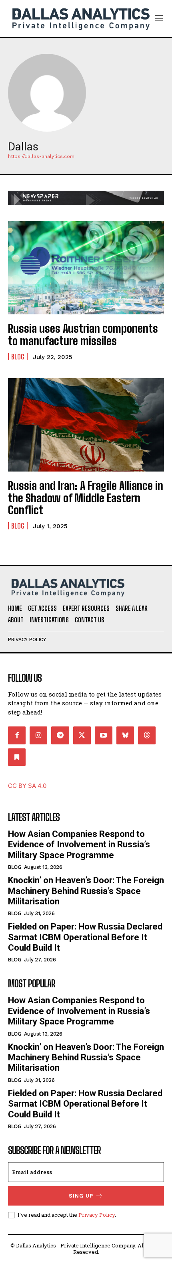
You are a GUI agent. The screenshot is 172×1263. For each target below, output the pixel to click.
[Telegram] (60, 735)
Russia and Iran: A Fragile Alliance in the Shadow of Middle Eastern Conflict (85, 498)
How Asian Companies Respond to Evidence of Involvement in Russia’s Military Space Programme (79, 844)
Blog (17, 356)
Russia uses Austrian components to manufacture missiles (83, 334)
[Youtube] (103, 735)
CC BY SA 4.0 (27, 785)
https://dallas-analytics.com (41, 156)
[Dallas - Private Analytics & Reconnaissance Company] (81, 18)
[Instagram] (38, 735)
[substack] (17, 757)
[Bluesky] (125, 735)
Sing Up (81, 1196)
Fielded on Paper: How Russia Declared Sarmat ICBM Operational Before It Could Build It (85, 937)
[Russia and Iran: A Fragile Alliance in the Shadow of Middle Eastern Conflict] (86, 425)
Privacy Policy (96, 1214)
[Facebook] (17, 735)
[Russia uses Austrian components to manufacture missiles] (86, 267)
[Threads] (147, 735)
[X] (82, 735)
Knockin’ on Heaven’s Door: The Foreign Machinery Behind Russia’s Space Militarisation (86, 890)
